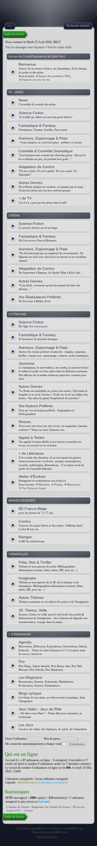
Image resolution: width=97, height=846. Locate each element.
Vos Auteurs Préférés (36, 406)
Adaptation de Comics (37, 167)
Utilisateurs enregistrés (53, 782)
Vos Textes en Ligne (34, 488)
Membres (44, 484)
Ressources (73, 484)
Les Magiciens (30, 677)
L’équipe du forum (17, 806)
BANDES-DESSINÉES (22, 500)
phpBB (36, 828)
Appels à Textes (31, 437)
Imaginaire (27, 578)
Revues (25, 422)
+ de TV (25, 198)
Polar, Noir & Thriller (35, 562)
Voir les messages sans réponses (25, 47)
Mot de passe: (52, 738)
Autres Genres (30, 183)
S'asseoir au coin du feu (36, 79)
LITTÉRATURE (17, 314)
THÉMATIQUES (18, 554)
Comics (25, 521)
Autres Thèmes (31, 597)
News (23, 100)
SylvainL (45, 801)
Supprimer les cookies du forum (51, 806)
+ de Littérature (31, 453)
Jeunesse (26, 363)
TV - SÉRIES (16, 92)
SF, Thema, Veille (33, 610)
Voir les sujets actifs (59, 47)
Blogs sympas (30, 693)
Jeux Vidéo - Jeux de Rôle (40, 709)
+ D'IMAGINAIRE (20, 634)
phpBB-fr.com (59, 832)
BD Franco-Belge (33, 509)
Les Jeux (26, 725)
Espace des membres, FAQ (54, 76)
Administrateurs (27, 782)
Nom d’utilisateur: (16, 738)
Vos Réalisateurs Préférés (40, 297)
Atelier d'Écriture (32, 476)
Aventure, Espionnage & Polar (43, 138)
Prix (22, 662)
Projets (58, 484)
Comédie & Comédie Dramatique (46, 151)
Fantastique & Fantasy (37, 125)
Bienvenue (27, 64)
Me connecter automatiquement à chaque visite (34, 744)
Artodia (52, 836)
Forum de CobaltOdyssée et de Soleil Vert (37, 56)
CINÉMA (14, 215)
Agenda (25, 642)
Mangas (25, 537)
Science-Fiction (31, 113)
